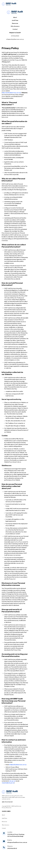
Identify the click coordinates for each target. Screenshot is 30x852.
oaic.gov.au (12, 781)
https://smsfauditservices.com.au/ (11, 92)
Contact (15, 29)
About (15, 17)
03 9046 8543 (15, 36)
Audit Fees (15, 20)
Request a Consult (15, 32)
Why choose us (15, 26)
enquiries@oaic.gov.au (8, 783)
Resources (15, 23)
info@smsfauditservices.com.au (15, 39)
